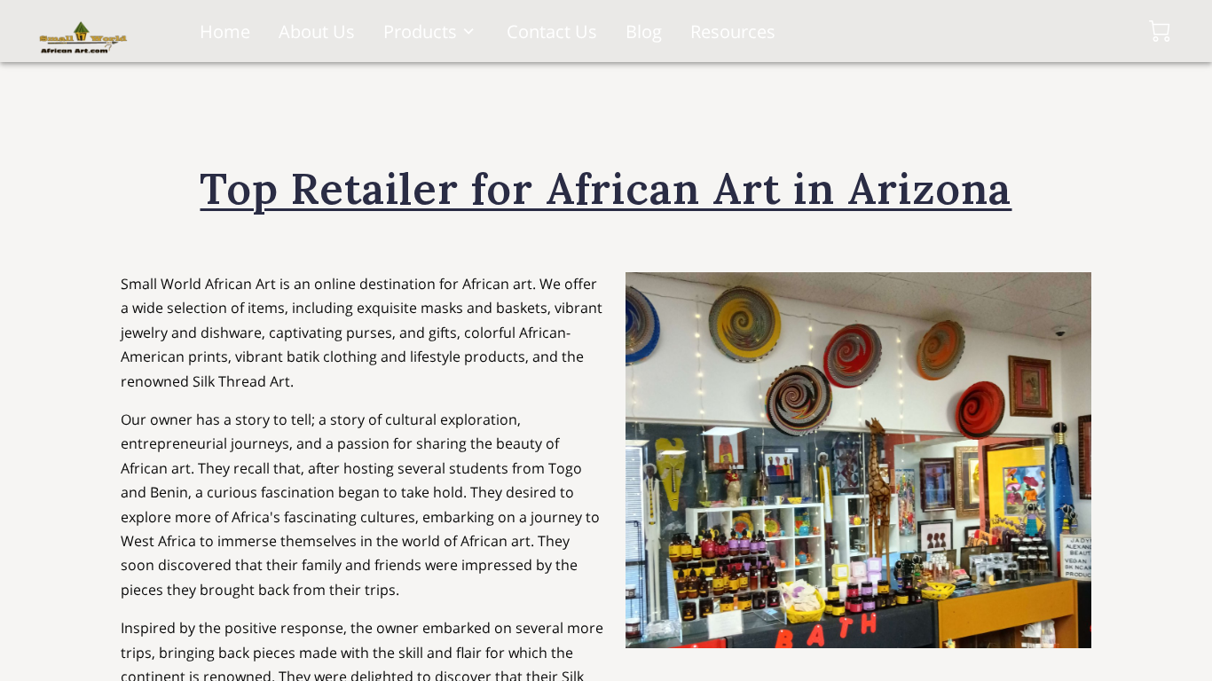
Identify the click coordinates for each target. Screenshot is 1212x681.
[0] (1159, 31)
